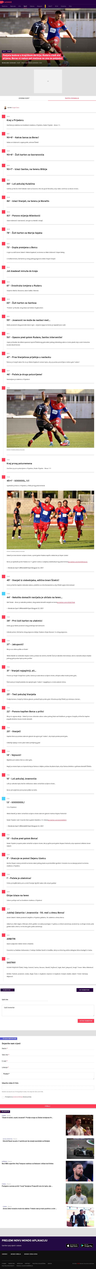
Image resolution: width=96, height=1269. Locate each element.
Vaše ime (5, 1055)
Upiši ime (5, 1000)
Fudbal (9, 51)
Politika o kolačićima (39, 1263)
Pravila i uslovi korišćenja (25, 1266)
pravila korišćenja (18, 1097)
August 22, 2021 (38, 568)
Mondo (4, 1254)
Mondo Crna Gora (30, 1254)
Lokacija (5, 1067)
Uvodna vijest (24, 98)
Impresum (20, 1263)
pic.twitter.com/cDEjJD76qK (66, 602)
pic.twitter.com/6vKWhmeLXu (77, 562)
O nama (4, 1263)
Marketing (11, 1263)
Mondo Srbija (16, 1254)
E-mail (5, 1061)
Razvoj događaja (72, 98)
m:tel (78, 1263)
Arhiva (50, 1263)
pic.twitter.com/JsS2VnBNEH (57, 820)
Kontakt (27, 1263)
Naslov (5, 1048)
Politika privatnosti (8, 1266)
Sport (4, 51)
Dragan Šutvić (15, 107)
